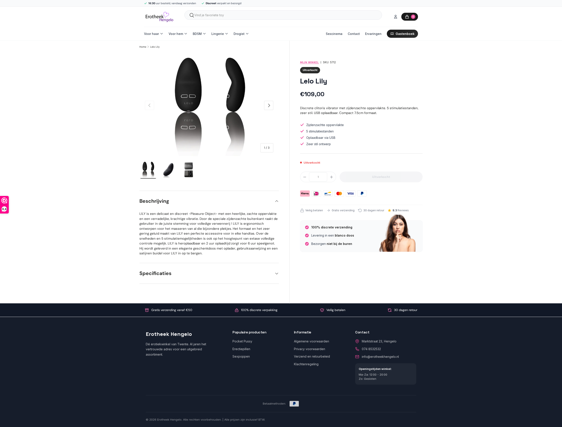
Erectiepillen (241, 349)
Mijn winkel (309, 62)
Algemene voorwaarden (311, 341)
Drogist (239, 34)
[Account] (396, 17)
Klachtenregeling (306, 364)
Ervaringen (373, 34)
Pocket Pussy (242, 341)
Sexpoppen (241, 356)
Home (142, 46)
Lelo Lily (155, 46)
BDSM (197, 34)
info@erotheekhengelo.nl (380, 356)
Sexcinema (334, 34)
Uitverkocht (381, 177)
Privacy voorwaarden (309, 349)
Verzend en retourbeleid (312, 356)
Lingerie (217, 34)
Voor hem (176, 34)
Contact (354, 34)
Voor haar (151, 34)
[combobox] (283, 15)
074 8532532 (371, 349)
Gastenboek (405, 34)
